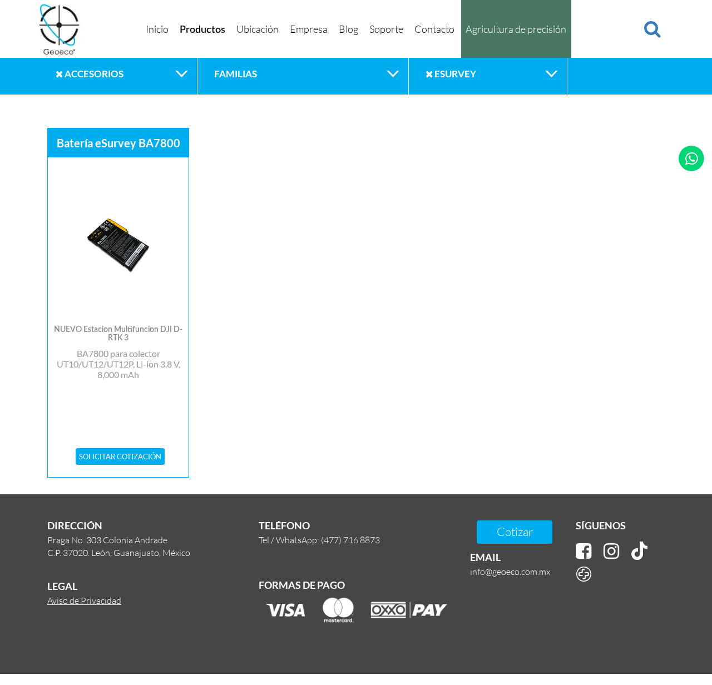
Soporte (386, 29)
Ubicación (257, 29)
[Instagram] (611, 551)
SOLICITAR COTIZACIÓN (120, 456)
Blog (348, 29)
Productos (202, 30)
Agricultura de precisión (516, 29)
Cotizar (515, 531)
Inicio (157, 29)
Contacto (434, 29)
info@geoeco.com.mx (510, 571)
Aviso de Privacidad (84, 600)
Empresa (309, 29)
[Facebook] (583, 551)
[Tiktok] (639, 551)
